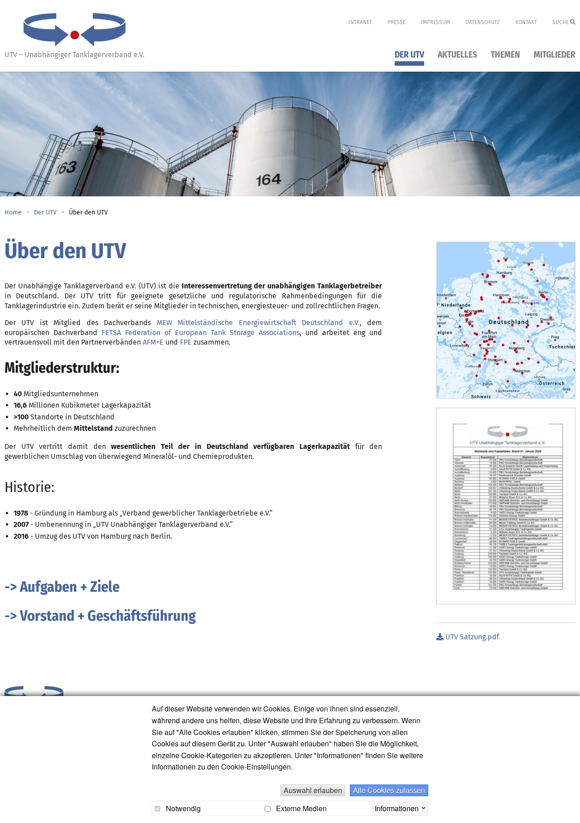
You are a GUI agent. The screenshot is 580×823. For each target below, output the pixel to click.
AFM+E (153, 342)
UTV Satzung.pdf (471, 637)
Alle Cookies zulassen (389, 790)
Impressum (435, 22)
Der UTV (409, 55)
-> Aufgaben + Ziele (62, 586)
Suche (561, 22)
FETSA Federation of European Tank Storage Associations (201, 332)
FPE (186, 342)
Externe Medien (300, 808)
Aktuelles (457, 55)
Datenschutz (482, 22)
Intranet (360, 22)
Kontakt (526, 22)
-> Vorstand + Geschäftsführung (100, 615)
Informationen (397, 807)
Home (13, 212)
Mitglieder (554, 55)
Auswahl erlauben (313, 790)
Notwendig (182, 808)
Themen (505, 55)
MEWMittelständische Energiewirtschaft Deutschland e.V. (258, 322)
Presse (396, 22)
